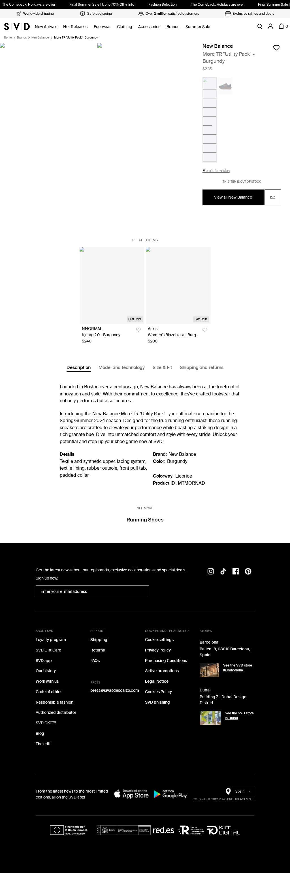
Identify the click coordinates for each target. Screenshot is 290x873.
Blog (40, 733)
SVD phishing (157, 702)
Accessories (149, 26)
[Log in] (270, 26)
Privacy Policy (158, 650)
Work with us (47, 681)
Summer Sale (197, 26)
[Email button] (273, 197)
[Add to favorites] (276, 47)
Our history (46, 670)
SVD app (44, 660)
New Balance (40, 37)
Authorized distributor (56, 712)
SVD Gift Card (48, 650)
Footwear (102, 26)
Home (8, 37)
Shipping (98, 639)
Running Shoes (145, 520)
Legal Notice (157, 681)
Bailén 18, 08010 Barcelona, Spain (225, 652)
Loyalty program (51, 639)
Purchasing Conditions (166, 660)
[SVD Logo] (17, 26)
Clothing (124, 26)
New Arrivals (46, 26)
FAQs (95, 660)
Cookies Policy (158, 691)
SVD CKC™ (46, 723)
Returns (97, 650)
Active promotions (162, 670)
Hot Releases (75, 26)
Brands (173, 26)
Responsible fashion (54, 702)
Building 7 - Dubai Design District (223, 700)
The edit (43, 744)
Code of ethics (49, 691)
